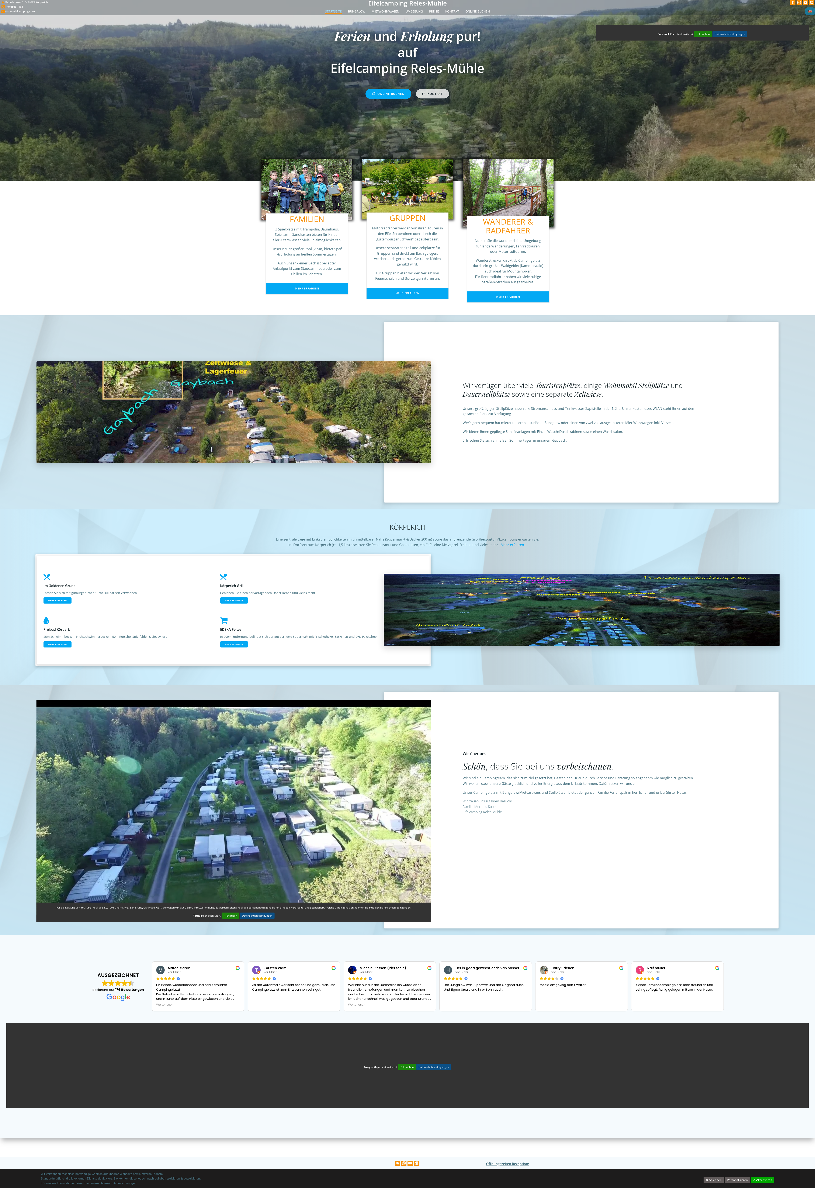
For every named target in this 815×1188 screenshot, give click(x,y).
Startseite (333, 11)
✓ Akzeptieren (762, 1180)
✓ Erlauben (703, 34)
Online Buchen (477, 11)
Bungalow (356, 11)
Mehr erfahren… (514, 544)
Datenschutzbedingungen (730, 34)
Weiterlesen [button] (164, 1005)
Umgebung (414, 11)
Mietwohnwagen (385, 11)
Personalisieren (737, 1180)
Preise (434, 11)
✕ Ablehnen (714, 1180)
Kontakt (452, 11)
